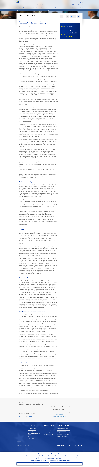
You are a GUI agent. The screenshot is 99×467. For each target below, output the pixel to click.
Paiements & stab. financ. (34, 7)
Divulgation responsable (48, 434)
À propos (67, 4)
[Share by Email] (78, 16)
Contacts (30, 436)
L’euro (49, 7)
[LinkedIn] (69, 445)
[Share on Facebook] (71, 16)
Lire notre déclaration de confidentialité (38, 460)
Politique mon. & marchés (22, 7)
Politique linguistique (62, 436)
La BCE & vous (73, 4)
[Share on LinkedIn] (74, 16)
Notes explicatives (32, 431)
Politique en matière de (64, 432)
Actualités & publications (63, 7)
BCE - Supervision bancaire (75, 7)
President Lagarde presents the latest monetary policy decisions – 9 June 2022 (72, 34)
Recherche (54, 7)
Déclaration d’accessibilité (63, 434)
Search (77, 2)
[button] (78, 2)
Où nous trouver (31, 438)
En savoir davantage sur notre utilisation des (59, 460)
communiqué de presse (28, 171)
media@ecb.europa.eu (60, 416)
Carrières (79, 4)
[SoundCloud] (78, 445)
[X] (67, 445)
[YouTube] (75, 445)
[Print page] (61, 16)
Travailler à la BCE (32, 430)
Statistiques (43, 7)
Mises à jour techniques (48, 432)
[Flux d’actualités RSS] (81, 445)
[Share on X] (67, 16)
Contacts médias (25, 416)
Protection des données (62, 428)
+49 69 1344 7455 (59, 414)
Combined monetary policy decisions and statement (70, 26)
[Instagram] (72, 445)
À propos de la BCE (32, 428)
